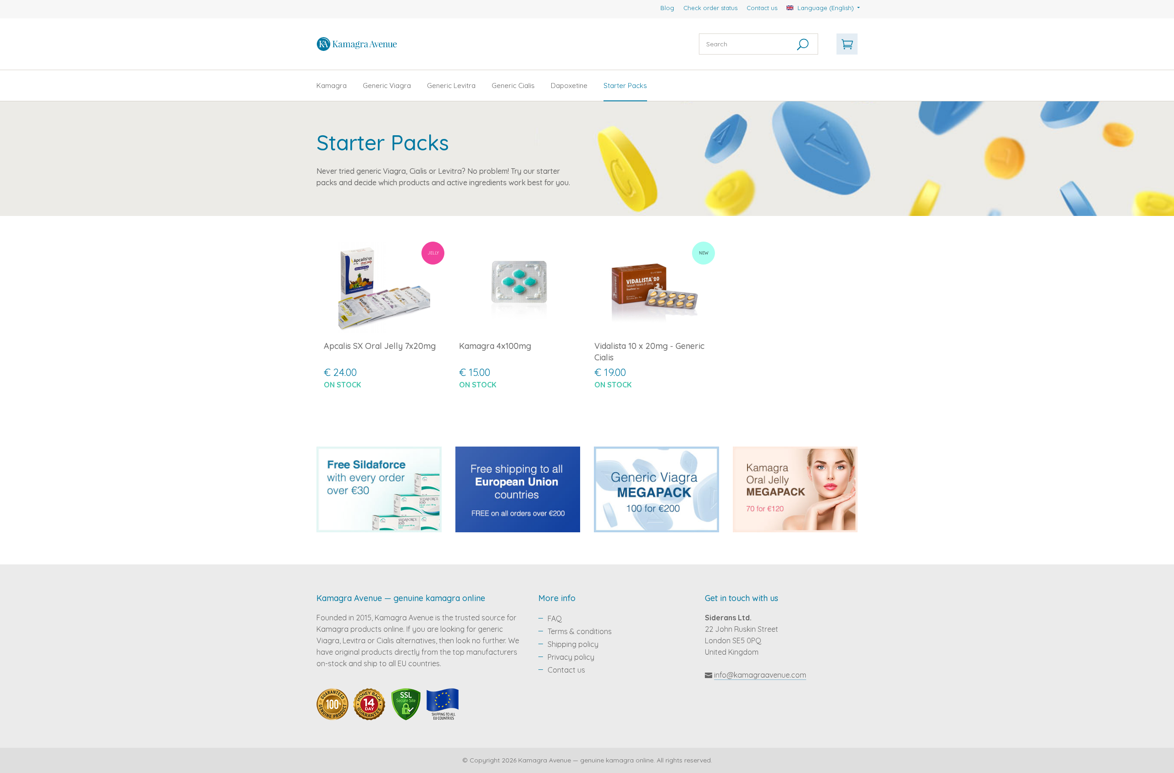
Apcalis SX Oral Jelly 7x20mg (380, 346)
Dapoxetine (569, 85)
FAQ (555, 618)
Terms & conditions (580, 631)
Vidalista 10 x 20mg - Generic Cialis (649, 352)
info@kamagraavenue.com (760, 674)
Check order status (710, 7)
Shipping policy (573, 644)
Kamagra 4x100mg (495, 346)
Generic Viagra (387, 85)
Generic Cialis (513, 85)
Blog (667, 7)
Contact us (762, 7)
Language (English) (826, 7)
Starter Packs (625, 85)
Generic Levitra (451, 85)
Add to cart (384, 408)
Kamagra (331, 85)
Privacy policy (571, 657)
